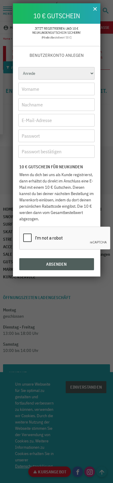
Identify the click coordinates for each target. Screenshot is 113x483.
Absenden (56, 264)
